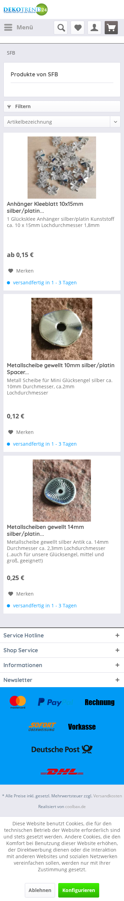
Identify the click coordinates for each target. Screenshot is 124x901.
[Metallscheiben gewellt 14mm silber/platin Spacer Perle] (62, 490)
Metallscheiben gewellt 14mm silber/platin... (45, 530)
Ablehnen (40, 890)
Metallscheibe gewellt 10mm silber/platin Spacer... (61, 369)
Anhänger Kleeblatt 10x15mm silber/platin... (45, 207)
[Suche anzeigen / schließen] (61, 28)
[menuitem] (18, 27)
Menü (25, 27)
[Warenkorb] (111, 28)
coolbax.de (75, 806)
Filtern (22, 106)
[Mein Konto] (94, 28)
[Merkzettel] (77, 28)
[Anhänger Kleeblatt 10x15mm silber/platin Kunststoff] (62, 167)
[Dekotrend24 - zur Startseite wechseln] (25, 9)
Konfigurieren (78, 890)
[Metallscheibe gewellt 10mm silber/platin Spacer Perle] (62, 329)
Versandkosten (107, 796)
